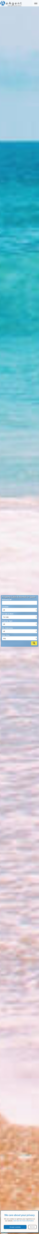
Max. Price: (6, 635)
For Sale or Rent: (8, 614)
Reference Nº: (7, 600)
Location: (5, 607)
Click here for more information (23, 1221)
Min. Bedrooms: (7, 628)
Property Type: (7, 621)
